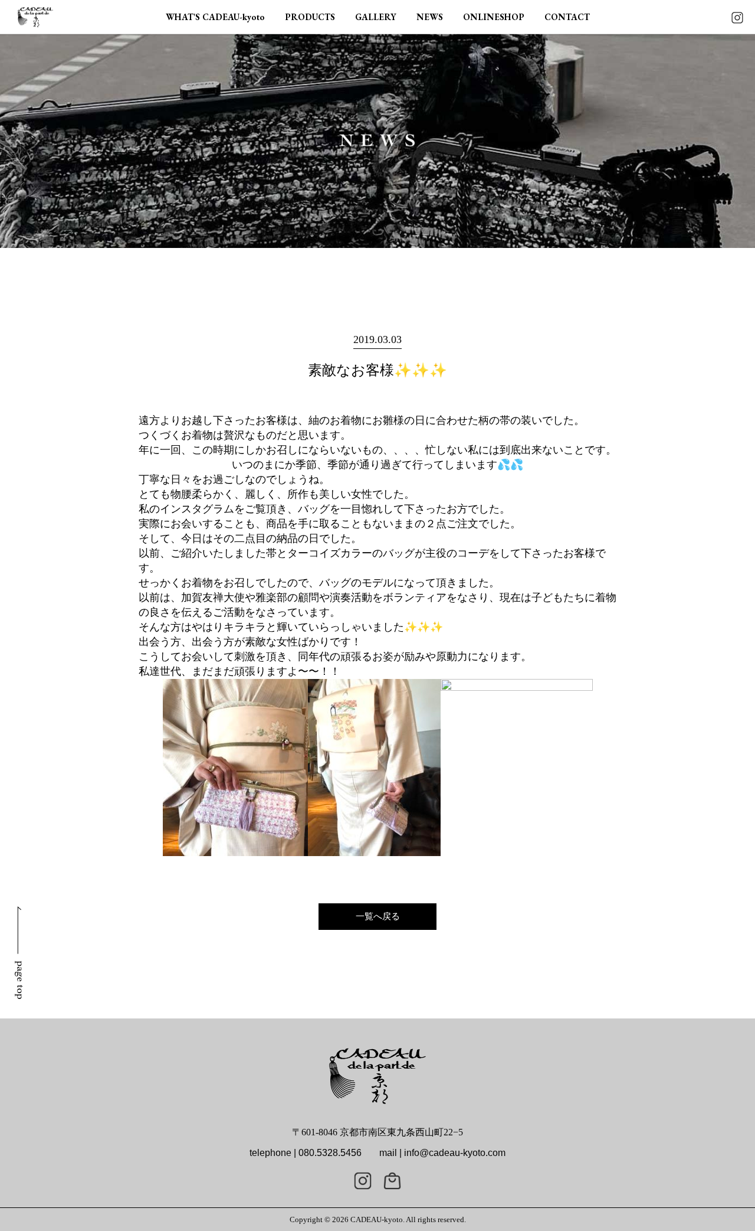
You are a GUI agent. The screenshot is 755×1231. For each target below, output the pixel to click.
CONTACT (567, 16)
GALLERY (375, 16)
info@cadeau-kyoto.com (454, 1153)
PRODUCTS (310, 16)
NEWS (429, 16)
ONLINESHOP (493, 16)
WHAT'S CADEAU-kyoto (215, 16)
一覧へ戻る (378, 916)
